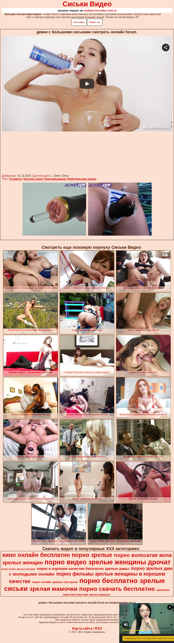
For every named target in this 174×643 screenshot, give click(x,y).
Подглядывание (55, 178)
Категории (79, 22)
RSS (98, 628)
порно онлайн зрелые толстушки (55, 582)
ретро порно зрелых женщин (18, 569)
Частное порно (33, 178)
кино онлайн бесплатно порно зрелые (57, 555)
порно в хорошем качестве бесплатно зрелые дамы (83, 568)
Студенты (15, 178)
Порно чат (94, 22)
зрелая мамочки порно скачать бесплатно (92, 589)
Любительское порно (81, 178)
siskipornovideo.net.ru (100, 10)
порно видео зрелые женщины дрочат (108, 562)
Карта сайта (82, 628)
